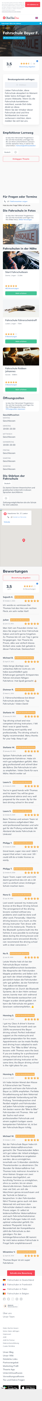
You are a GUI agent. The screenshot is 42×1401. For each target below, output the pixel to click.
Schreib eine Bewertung (21, 1273)
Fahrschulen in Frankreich (19, 1284)
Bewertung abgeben (27, 66)
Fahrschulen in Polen (17, 1289)
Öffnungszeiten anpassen (15, 409)
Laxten (7, 28)
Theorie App (9, 1369)
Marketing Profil (10, 1366)
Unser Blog (8, 1352)
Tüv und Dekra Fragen (14, 1380)
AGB (4, 1337)
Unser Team (9, 1316)
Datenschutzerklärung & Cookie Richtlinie (11, 11)
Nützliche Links (10, 1359)
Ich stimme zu (32, 4)
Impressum (7, 1334)
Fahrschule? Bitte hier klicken (11, 23)
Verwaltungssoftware (13, 1376)
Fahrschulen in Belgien (18, 1293)
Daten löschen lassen (10, 1328)
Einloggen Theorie (21, 159)
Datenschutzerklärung (11, 1343)
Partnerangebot (10, 1362)
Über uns (7, 1313)
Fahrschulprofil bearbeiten (25, 146)
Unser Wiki (8, 1355)
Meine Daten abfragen (11, 1331)
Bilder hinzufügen (25, 220)
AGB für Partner (9, 1340)
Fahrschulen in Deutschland (20, 1280)
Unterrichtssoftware (12, 1373)
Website (7, 522)
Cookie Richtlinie (9, 1346)
